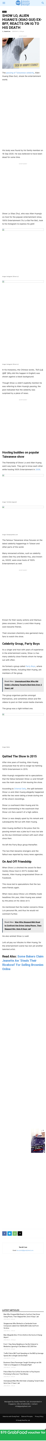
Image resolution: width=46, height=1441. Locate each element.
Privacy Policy (39, 1416)
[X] (20, 1233)
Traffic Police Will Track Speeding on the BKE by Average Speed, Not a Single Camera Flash (23, 1354)
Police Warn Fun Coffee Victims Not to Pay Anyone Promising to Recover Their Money (22, 1373)
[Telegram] (9, 1233)
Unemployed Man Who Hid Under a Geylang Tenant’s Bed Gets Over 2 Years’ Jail (24, 1382)
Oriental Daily (20, 789)
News (4, 11)
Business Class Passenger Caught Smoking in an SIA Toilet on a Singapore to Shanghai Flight (22, 1364)
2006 (38, 469)
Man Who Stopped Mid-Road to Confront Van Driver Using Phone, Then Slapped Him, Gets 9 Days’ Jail (22, 1315)
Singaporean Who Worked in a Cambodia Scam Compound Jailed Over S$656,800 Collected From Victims (21, 1326)
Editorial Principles (27, 1416)
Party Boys (30, 666)
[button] (3, 3)
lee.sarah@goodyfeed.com (25, 1250)
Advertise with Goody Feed (11, 1416)
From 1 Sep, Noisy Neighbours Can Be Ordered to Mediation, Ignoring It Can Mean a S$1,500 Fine (21, 1345)
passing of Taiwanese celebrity (20, 73)
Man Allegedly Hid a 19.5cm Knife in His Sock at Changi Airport (23, 1336)
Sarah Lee (7, 31)
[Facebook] (4, 1233)
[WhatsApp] (15, 1233)
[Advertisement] (23, 188)
